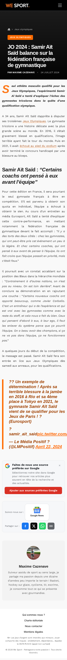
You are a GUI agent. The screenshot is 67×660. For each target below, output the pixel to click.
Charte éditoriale (33, 620)
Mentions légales (33, 631)
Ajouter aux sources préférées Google (33, 490)
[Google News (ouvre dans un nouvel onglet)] (37, 512)
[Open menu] (60, 5)
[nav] (9, 29)
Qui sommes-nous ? (33, 614)
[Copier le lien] (51, 526)
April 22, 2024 (48, 446)
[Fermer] (59, 465)
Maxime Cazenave (33, 566)
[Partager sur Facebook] (25, 526)
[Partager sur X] (33, 526)
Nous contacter (33, 626)
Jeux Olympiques (34, 121)
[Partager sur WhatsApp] (42, 526)
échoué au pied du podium (38, 146)
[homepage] (17, 5)
